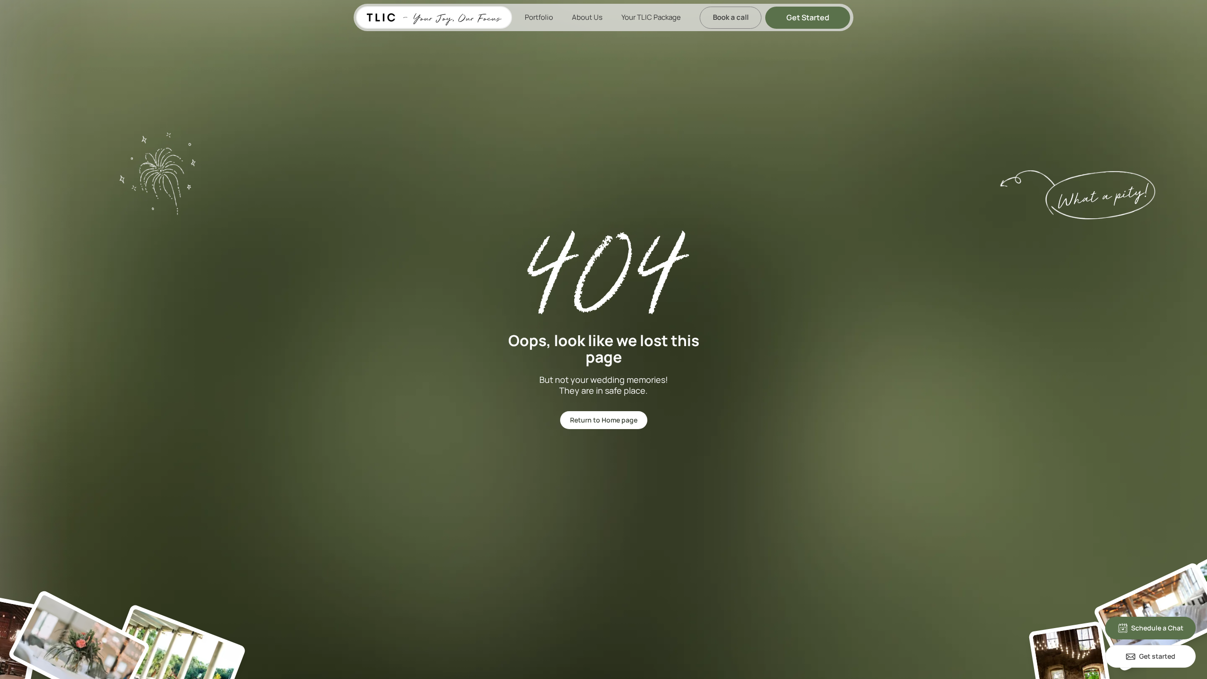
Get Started (807, 17)
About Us (587, 17)
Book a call (731, 17)
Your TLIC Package (651, 17)
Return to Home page (603, 419)
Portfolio (539, 17)
